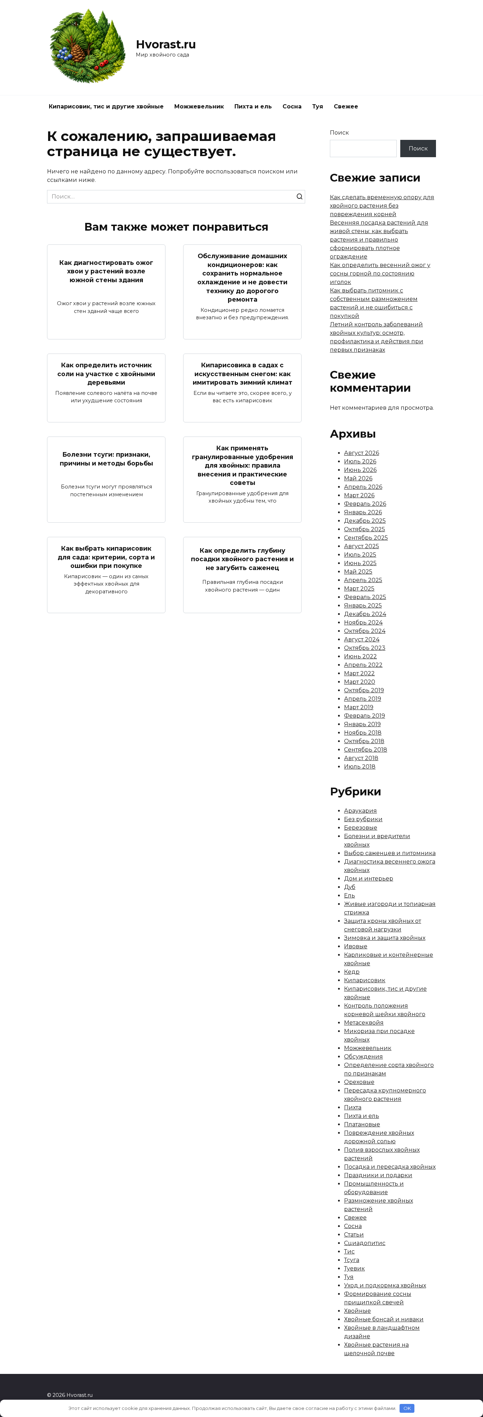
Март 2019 (358, 707)
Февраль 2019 (364, 715)
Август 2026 (361, 453)
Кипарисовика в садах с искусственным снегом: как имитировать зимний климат (242, 373)
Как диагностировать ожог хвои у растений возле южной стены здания (106, 271)
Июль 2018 (360, 766)
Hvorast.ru (166, 44)
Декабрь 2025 (365, 520)
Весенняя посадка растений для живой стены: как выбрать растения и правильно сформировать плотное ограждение (379, 239)
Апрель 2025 (363, 580)
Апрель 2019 (362, 698)
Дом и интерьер (368, 878)
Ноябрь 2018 (363, 732)
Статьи (354, 1234)
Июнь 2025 (360, 563)
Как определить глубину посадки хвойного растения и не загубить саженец (242, 558)
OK (407, 1408)
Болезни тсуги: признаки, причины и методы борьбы (106, 459)
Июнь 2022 (360, 656)
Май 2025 (358, 571)
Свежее (346, 106)
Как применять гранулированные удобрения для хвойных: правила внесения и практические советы (242, 465)
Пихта (352, 1107)
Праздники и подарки (378, 1175)
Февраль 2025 (365, 597)
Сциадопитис (364, 1243)
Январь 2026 (363, 512)
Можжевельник (199, 106)
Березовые (360, 827)
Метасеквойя (364, 1022)
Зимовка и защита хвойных (384, 938)
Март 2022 (359, 673)
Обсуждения (363, 1056)
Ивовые (355, 946)
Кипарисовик (364, 980)
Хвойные (357, 1311)
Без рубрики (363, 819)
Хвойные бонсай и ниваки (384, 1319)
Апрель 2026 (363, 487)
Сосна (292, 106)
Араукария (360, 810)
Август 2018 (361, 758)
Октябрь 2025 (364, 529)
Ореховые (359, 1082)
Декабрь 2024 (365, 614)
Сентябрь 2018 (365, 749)
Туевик (354, 1268)
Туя (317, 106)
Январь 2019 (362, 724)
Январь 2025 (363, 605)
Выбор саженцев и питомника (390, 853)
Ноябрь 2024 (363, 622)
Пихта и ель (253, 106)
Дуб (349, 887)
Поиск (339, 132)
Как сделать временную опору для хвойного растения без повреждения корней (382, 206)
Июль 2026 (360, 461)
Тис (349, 1251)
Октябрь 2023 (364, 648)
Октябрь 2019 (364, 690)
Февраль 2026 (365, 503)
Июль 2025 (360, 554)
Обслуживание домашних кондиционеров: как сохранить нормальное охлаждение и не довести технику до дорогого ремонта (242, 277)
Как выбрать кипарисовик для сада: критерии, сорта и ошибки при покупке (106, 557)
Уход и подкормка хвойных (385, 1285)
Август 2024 (361, 639)
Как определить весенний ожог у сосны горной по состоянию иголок (380, 273)
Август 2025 (361, 546)
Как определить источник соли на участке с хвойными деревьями (106, 373)
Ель (349, 895)
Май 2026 (358, 478)
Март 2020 (359, 681)
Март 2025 (359, 588)
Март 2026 (359, 495)
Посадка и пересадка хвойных (390, 1166)
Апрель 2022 (363, 665)
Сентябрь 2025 (366, 537)
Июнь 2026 (360, 470)
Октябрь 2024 (364, 631)
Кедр (352, 971)
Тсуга (351, 1260)
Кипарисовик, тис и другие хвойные (106, 106)
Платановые (362, 1124)
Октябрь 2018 (364, 741)
